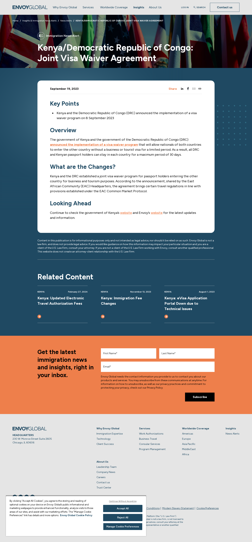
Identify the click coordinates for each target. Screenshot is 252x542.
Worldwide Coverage (114, 7)
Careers (101, 477)
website (126, 213)
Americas (187, 433)
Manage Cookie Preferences (122, 526)
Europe (186, 438)
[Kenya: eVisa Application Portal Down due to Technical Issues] (166, 316)
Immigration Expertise (109, 433)
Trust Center (103, 487)
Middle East (189, 449)
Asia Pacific (188, 444)
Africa (185, 454)
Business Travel (148, 438)
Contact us (224, 7)
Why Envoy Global (65, 7)
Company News (105, 472)
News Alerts (232, 433)
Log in (185, 7)
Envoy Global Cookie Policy (76, 515)
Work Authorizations (151, 433)
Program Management (152, 449)
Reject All (122, 517)
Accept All (123, 508)
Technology (103, 438)
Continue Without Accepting (123, 501)
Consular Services (149, 444)
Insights (138, 7)
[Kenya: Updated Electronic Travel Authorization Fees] (39, 316)
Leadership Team (106, 467)
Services (88, 7)
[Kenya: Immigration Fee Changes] (103, 316)
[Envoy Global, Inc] (30, 7)
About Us (155, 7)
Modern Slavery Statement (178, 508)
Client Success (105, 444)
